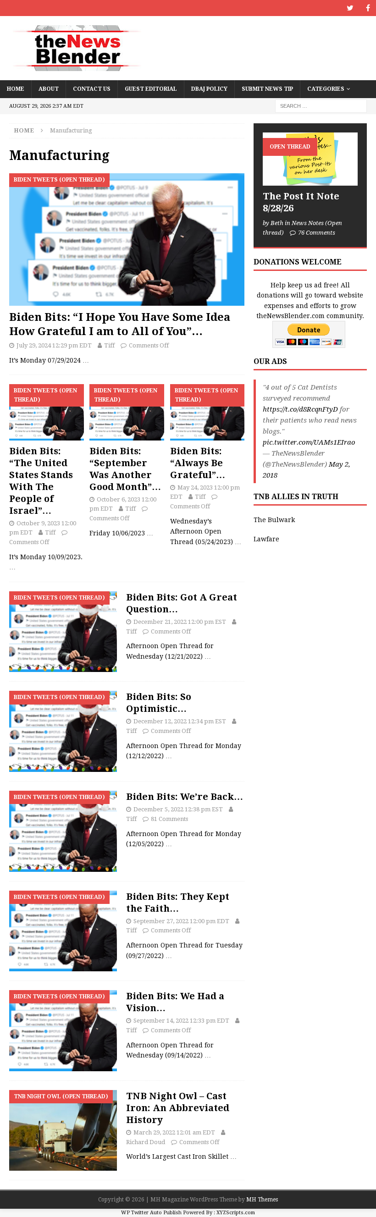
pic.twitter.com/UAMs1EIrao (309, 442)
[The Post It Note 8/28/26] (310, 159)
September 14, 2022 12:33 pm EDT (181, 1020)
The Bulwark (274, 519)
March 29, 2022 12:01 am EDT (174, 1132)
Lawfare (266, 539)
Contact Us (92, 89)
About (49, 89)
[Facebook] (368, 8)
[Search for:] (321, 105)
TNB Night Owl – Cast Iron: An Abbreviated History (177, 1107)
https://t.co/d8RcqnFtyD (300, 409)
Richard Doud (145, 1142)
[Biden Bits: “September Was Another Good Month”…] (126, 412)
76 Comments (316, 232)
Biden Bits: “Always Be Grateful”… (197, 463)
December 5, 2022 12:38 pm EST (178, 809)
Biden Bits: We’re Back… (184, 796)
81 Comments (169, 818)
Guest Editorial (151, 89)
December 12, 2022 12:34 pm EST (179, 721)
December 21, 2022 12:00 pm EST (179, 621)
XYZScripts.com (235, 1213)
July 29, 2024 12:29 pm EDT (54, 345)
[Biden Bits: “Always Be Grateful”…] (207, 412)
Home (15, 89)
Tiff (109, 345)
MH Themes (262, 1199)
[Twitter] (350, 8)
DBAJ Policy (209, 89)
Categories (325, 89)
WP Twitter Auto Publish (151, 1213)
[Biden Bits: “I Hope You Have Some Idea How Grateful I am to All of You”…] (126, 239)
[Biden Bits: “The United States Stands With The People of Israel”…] (46, 412)
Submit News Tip (267, 89)
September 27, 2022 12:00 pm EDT (181, 921)
